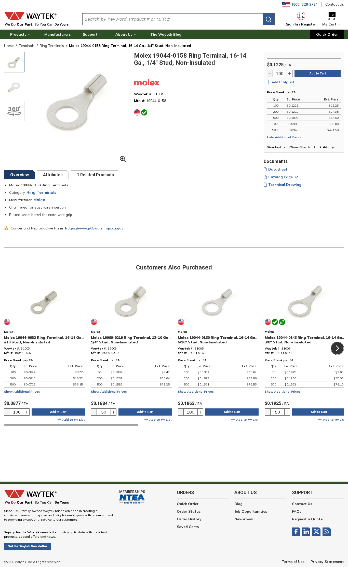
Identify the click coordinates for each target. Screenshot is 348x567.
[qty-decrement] (270, 73)
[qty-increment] (289, 73)
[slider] (71, 425)
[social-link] (297, 531)
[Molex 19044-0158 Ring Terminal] (14, 62)
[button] (21, 34)
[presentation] (19, 174)
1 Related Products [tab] (95, 174)
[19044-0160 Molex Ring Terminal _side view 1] (14, 86)
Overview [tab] (19, 174)
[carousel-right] (337, 348)
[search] (268, 19)
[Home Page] (39, 19)
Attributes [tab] (53, 174)
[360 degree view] (14, 111)
